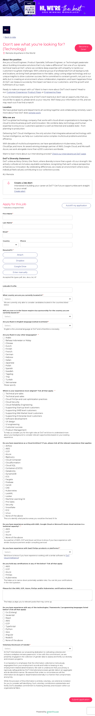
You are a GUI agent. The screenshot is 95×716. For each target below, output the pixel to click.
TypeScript (11, 626)
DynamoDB (11, 474)
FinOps (9, 575)
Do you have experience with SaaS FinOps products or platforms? (31, 548)
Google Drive (20, 266)
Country (6, 241)
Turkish (9, 380)
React (8, 618)
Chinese (9, 343)
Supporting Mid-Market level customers (24, 413)
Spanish (9, 368)
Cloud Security (12, 402)
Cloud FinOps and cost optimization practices (26, 399)
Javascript (10, 615)
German (9, 354)
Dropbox (20, 261)
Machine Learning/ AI (15, 499)
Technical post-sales (15, 396)
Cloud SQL (11, 465)
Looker (9, 496)
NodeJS (9, 637)
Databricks (10, 471)
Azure (8, 454)
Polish (8, 366)
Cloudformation (13, 463)
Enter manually (20, 272)
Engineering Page (52, 92)
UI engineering (12, 424)
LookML (9, 493)
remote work (34, 113)
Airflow (9, 446)
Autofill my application (76, 205)
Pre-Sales (10, 502)
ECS (7, 477)
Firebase (9, 482)
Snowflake (10, 507)
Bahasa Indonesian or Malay (18, 340)
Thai (8, 377)
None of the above (14, 516)
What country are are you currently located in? (23, 295)
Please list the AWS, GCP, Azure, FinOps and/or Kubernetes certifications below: (38, 588)
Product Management (16, 430)
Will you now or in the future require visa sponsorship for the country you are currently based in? (36, 312)
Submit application (80, 700)
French (9, 352)
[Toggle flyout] (16, 244)
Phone (23, 241)
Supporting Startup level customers (22, 408)
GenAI (8, 485)
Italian (8, 360)
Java (8, 632)
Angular (10, 635)
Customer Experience (17, 92)
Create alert (19, 191)
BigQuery (10, 457)
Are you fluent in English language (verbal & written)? (26, 322)
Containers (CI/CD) (14, 468)
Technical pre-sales (14, 394)
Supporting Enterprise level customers (24, 416)
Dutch (9, 346)
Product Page (34, 92)
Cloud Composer (13, 460)
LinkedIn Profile (9, 286)
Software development (16, 419)
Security (9, 505)
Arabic (8, 338)
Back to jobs (10, 37)
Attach (20, 255)
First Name (8, 214)
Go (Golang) (11, 612)
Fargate (9, 479)
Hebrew (9, 357)
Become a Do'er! (83, 47)
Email (5, 232)
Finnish (9, 349)
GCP (8, 451)
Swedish (9, 371)
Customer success (14, 427)
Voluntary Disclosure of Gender (16, 645)
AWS (8, 449)
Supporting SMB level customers (21, 410)
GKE (8, 488)
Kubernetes (11, 491)
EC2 (7, 510)
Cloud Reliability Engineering (19, 405)
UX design (10, 422)
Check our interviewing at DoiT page (69, 154)
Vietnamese (11, 382)
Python (9, 629)
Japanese (10, 363)
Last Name (8, 223)
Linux (8, 513)
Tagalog (9, 374)
